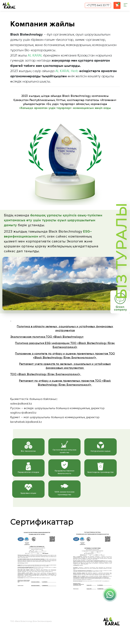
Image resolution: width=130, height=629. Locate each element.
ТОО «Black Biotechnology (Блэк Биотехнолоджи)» (45, 374)
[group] (37, 568)
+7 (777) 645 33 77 (98, 5)
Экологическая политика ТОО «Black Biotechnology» (47, 336)
